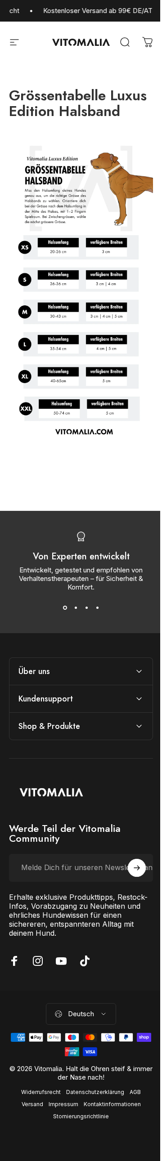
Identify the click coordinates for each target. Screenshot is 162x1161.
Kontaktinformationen (108, 1105)
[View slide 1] (64, 607)
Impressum (60, 1105)
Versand (29, 1105)
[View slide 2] (75, 607)
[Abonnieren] (130, 869)
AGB (132, 1093)
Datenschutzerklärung (92, 1093)
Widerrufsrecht (38, 1093)
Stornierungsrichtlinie (78, 1117)
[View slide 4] (97, 607)
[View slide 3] (86, 607)
